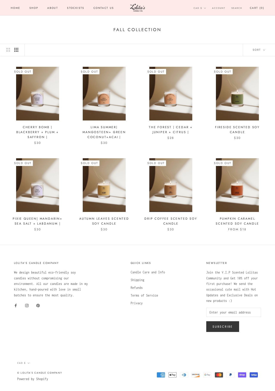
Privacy (137, 303)
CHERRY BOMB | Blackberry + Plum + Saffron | (37, 132)
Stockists (75, 8)
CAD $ (198, 8)
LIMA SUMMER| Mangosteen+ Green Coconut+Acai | (104, 132)
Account (218, 8)
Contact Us (103, 8)
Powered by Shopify (32, 379)
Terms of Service (144, 295)
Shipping (137, 280)
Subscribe (222, 326)
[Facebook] (15, 305)
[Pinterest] (38, 305)
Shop (33, 8)
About (52, 8)
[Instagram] (27, 305)
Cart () (257, 8)
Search (236, 8)
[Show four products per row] (16, 50)
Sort (257, 50)
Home (15, 8)
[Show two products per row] (8, 50)
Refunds (137, 287)
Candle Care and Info (148, 272)
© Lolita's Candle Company (39, 372)
